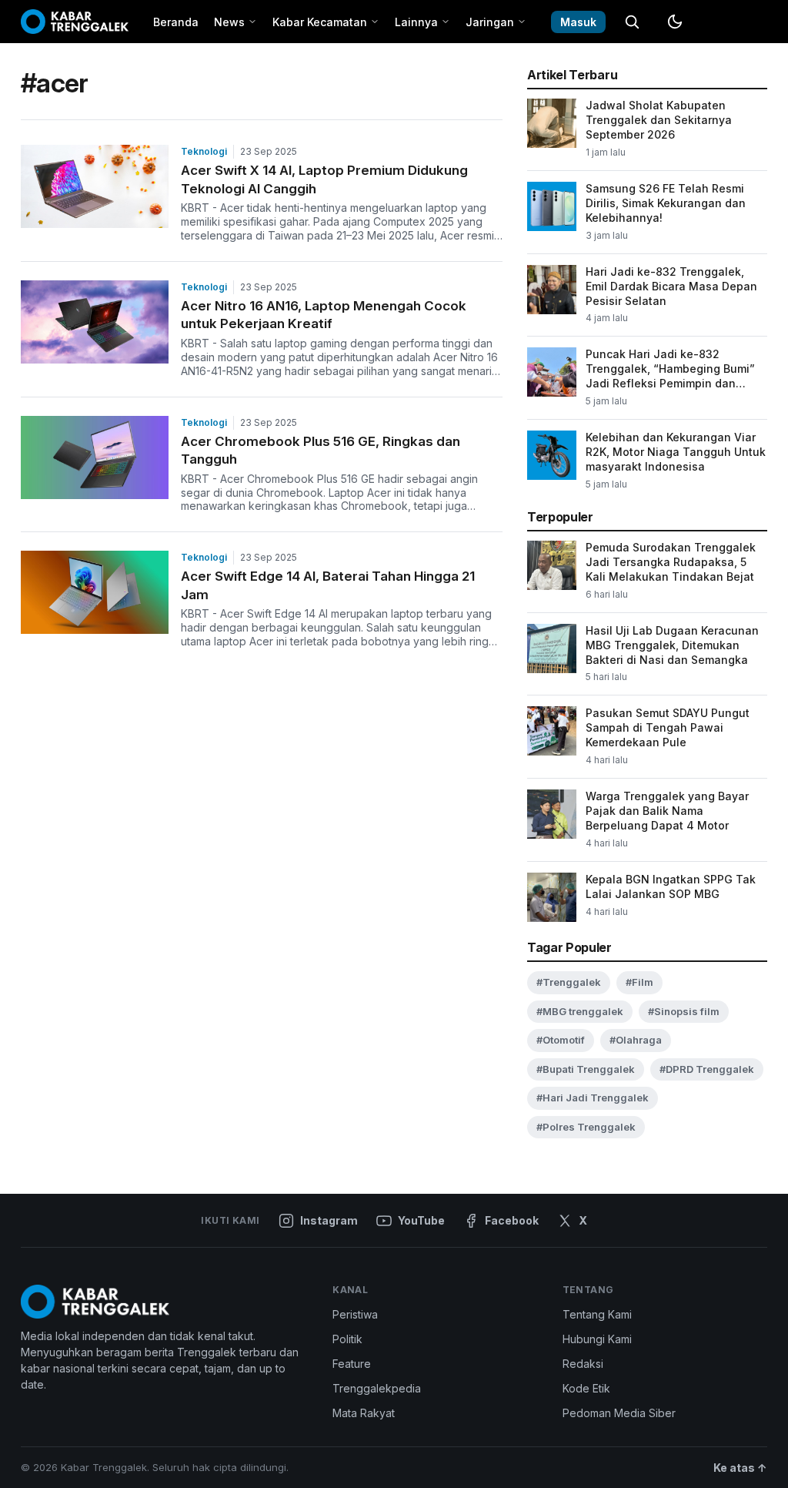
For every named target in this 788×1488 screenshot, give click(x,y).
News (229, 21)
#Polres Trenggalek (586, 1127)
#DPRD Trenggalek (706, 1069)
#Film (639, 982)
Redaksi (583, 1363)
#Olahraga (635, 1040)
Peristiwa (355, 1314)
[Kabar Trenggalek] (75, 21)
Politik (347, 1339)
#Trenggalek (568, 982)
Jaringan (490, 21)
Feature (351, 1363)
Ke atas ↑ (740, 1467)
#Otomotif (560, 1040)
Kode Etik (586, 1388)
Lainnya (416, 21)
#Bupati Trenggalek (585, 1069)
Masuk (578, 21)
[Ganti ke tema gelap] (675, 22)
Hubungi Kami (597, 1339)
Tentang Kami (597, 1314)
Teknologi (204, 151)
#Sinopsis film (684, 1011)
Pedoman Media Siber (619, 1412)
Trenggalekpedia (376, 1388)
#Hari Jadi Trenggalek (592, 1097)
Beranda (176, 21)
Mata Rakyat (363, 1412)
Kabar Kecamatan (319, 21)
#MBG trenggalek (579, 1011)
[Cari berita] (632, 22)
